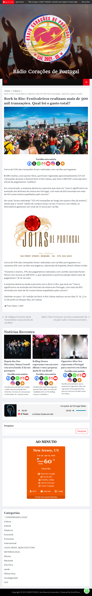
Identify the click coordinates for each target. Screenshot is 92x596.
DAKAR (7, 526)
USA (6, 582)
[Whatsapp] (39, 163)
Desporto (8, 530)
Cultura (7, 521)
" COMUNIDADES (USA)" (16, 517)
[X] (34, 163)
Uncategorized (11, 578)
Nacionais (8, 560)
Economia (8, 534)
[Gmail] (43, 163)
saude (7, 569)
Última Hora (9, 573)
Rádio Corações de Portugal (46, 71)
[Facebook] (29, 163)
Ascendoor (55, 592)
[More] (62, 163)
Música (7, 556)
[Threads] (58, 163)
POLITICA (8, 565)
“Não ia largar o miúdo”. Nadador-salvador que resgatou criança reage (48, 2)
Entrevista (9, 539)
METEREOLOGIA (12, 552)
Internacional (10, 543)
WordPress (75, 592)
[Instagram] (53, 163)
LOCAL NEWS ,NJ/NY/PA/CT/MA (19, 547)
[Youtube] (48, 163)
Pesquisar (9, 426)
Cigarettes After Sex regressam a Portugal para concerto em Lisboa (74, 364)
